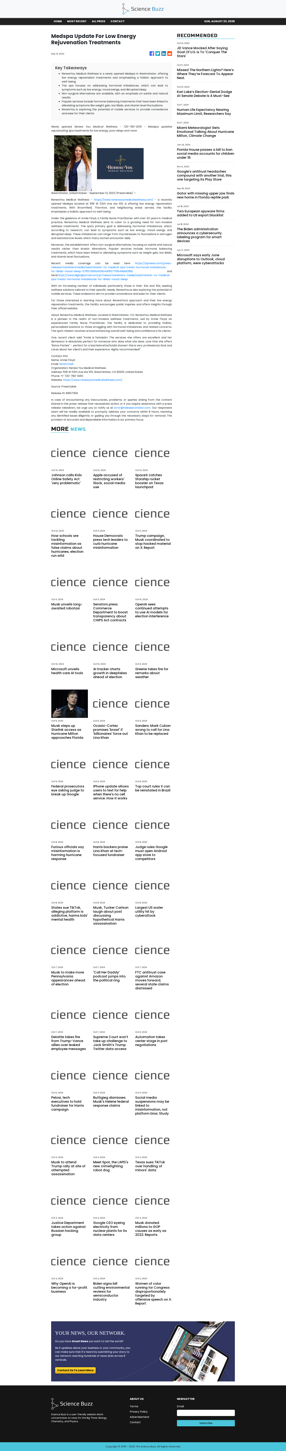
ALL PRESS (98, 21)
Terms (134, 1406)
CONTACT (118, 21)
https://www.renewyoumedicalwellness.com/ (123, 200)
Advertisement (139, 1417)
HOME (58, 21)
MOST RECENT (77, 21)
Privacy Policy (139, 1412)
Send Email (66, 364)
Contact (135, 1422)
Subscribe (205, 1423)
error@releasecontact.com (132, 408)
